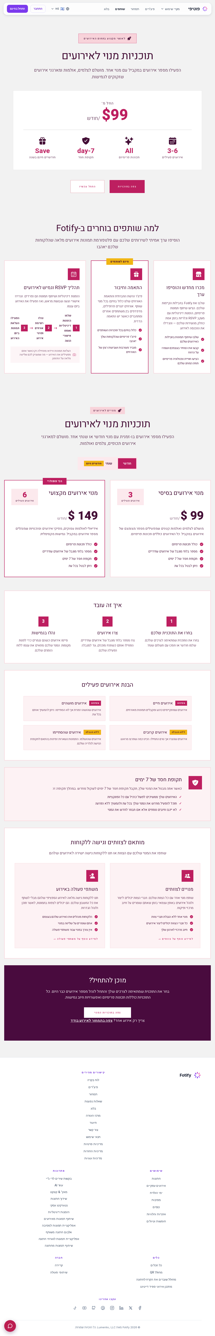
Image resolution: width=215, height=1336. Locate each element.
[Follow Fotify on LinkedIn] (121, 1308)
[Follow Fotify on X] (130, 1308)
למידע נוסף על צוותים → (175, 939)
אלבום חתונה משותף (59, 1232)
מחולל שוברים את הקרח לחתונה (156, 1279)
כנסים (156, 1207)
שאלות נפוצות (93, 1101)
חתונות (156, 1178)
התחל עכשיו (87, 186)
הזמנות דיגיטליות (58, 1212)
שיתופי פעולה (58, 1272)
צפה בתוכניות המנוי (107, 1012)
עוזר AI (59, 1185)
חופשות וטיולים (156, 1221)
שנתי (99, 463)
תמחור (135, 9)
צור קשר (93, 1129)
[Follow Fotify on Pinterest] (103, 1308)
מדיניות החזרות (93, 1151)
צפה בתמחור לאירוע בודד (92, 1020)
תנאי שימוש (93, 1137)
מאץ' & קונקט (58, 1192)
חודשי (127, 463)
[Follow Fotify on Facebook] (140, 1308)
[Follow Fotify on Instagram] (112, 1308)
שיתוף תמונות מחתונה (59, 1245)
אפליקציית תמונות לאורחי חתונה (59, 1239)
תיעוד (93, 1122)
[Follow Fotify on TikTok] (75, 1308)
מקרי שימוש (172, 9)
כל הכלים (156, 1265)
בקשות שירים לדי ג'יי (59, 1178)
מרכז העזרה (93, 1115)
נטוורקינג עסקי (59, 1205)
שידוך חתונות (59, 1198)
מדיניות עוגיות (93, 1158)
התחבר (38, 8)
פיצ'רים (150, 9)
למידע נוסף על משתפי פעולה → (75, 939)
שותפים (120, 9)
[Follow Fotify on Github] (93, 1308)
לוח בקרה (93, 1080)
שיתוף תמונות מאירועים (59, 1218)
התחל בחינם (17, 8)
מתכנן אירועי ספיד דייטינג (156, 1286)
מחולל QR (156, 1272)
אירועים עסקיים (156, 1185)
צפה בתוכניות (127, 186)
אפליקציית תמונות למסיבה (58, 1225)
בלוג (106, 9)
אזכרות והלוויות (156, 1214)
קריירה (59, 1265)
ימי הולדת (156, 1192)
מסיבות (156, 1200)
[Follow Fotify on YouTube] (84, 1308)
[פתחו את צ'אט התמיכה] (10, 1326)
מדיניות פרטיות (93, 1144)
